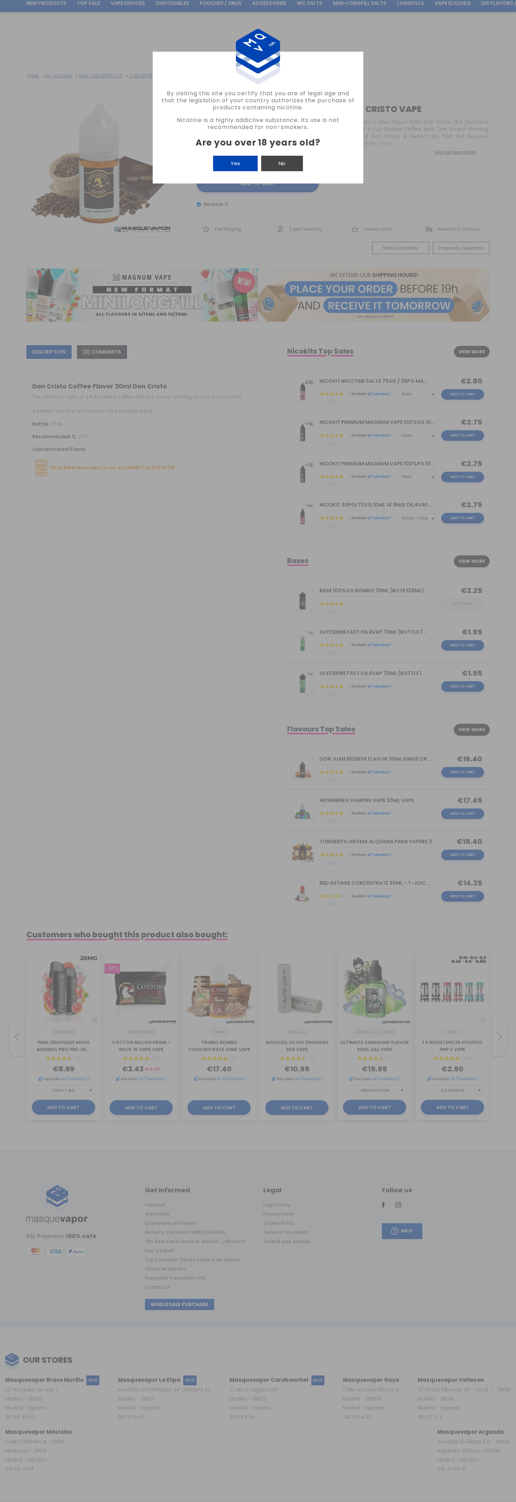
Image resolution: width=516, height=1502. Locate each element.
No (282, 163)
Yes (235, 163)
